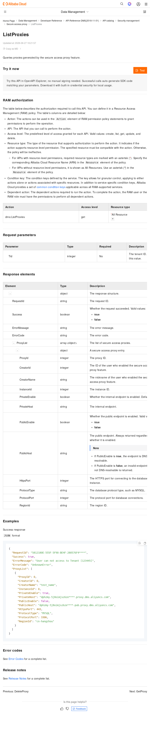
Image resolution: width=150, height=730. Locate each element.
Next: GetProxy (138, 691)
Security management (128, 20)
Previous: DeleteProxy (16, 691)
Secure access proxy (17, 24)
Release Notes (18, 678)
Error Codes (16, 659)
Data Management (27, 20)
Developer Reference (51, 20)
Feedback (81, 708)
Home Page (9, 20)
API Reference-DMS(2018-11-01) (82, 20)
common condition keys (51, 187)
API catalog (108, 20)
